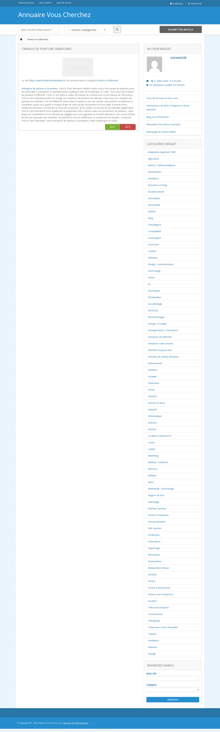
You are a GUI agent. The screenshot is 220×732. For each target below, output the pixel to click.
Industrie (152, 409)
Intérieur (152, 422)
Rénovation (154, 554)
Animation (153, 178)
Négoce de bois (156, 495)
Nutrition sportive (157, 508)
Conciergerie (154, 237)
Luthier (151, 449)
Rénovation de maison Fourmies (163, 124)
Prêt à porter (154, 528)
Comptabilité (154, 231)
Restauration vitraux (158, 567)
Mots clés (151, 673)
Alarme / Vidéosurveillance (161, 165)
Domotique (154, 290)
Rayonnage (154, 548)
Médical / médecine (158, 462)
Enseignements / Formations (163, 330)
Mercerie (152, 468)
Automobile (154, 204)
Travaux (152, 633)
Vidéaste (152, 647)
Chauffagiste (154, 224)
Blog (150, 218)
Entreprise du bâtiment (160, 336)
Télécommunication (158, 607)
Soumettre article (180, 29)
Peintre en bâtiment (37, 39)
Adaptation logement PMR (162, 152)
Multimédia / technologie (161, 488)
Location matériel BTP (160, 435)
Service (151, 581)
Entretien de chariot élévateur (163, 356)
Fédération (153, 383)
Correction (153, 244)
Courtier (152, 251)
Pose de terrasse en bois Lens (162, 98)
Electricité (153, 310)
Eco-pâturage (155, 303)
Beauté (152, 211)
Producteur (154, 534)
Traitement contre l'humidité (163, 627)
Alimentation (154, 171)
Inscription (196, 3)
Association (154, 198)
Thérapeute (154, 620)
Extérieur (152, 369)
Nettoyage (153, 501)
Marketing (153, 455)
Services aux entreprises (160, 594)
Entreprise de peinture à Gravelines (40, 88)
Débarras (153, 257)
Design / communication (161, 264)
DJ (149, 284)
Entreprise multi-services (160, 343)
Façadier (152, 376)
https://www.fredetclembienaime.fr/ (47, 80)
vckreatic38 (178, 58)
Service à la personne (159, 587)
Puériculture (154, 541)
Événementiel (155, 363)
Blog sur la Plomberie (157, 116)
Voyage (152, 653)
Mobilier (152, 475)
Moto (151, 482)
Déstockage (154, 270)
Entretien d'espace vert (160, 350)
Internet (152, 429)
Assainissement (156, 191)
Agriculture (153, 158)
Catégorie (151, 684)
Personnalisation (156, 521)
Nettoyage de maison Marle (161, 131)
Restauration (154, 561)
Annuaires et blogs (157, 185)
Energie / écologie (157, 323)
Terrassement (155, 614)
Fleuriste (152, 396)
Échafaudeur (154, 297)
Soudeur (152, 600)
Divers (151, 277)
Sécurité (152, 574)
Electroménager (156, 317)
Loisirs (151, 442)
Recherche (172, 699)
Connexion (177, 3)
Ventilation (153, 640)
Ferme (151, 389)
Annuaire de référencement (75, 723)
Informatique (155, 416)
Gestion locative (156, 402)
